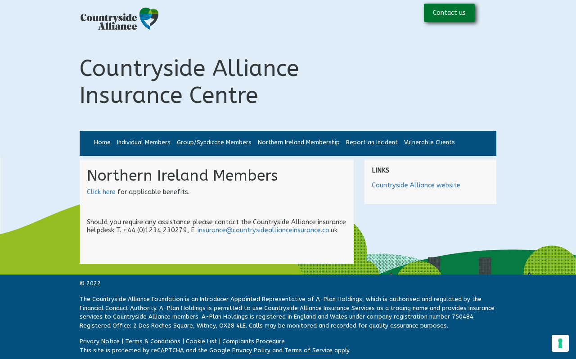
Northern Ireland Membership (299, 142)
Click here (102, 192)
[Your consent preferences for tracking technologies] (560, 343)
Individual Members (144, 142)
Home (102, 142)
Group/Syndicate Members (214, 142)
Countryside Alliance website (416, 185)
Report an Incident (372, 142)
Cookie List (201, 341)
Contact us (449, 13)
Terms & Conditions (152, 341)
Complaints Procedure (253, 341)
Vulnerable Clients (429, 142)
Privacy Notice (100, 341)
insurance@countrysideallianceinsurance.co (263, 230)
